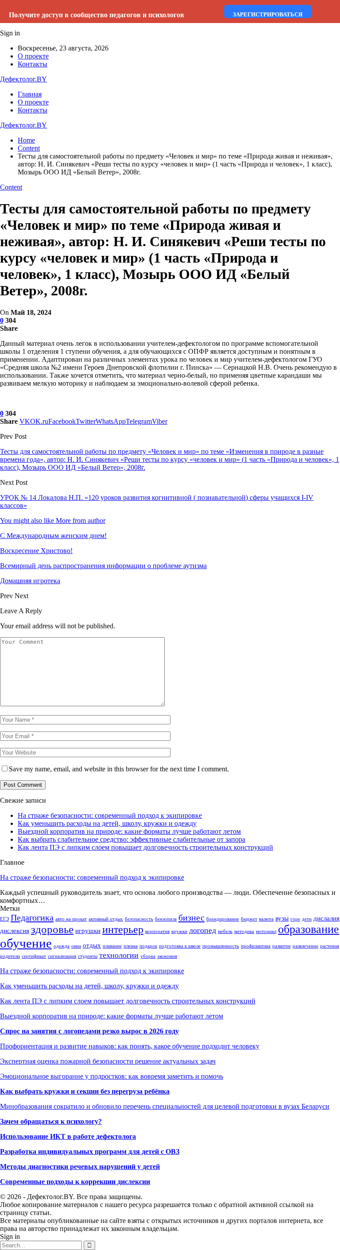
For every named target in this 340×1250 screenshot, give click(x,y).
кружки (179, 931)
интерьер (122, 929)
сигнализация (62, 956)
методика (244, 931)
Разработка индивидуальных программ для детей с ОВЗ (89, 1151)
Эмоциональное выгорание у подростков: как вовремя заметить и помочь (111, 1076)
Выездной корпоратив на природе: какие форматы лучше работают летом (129, 831)
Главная (30, 94)
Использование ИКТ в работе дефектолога (68, 1136)
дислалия (326, 918)
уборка (147, 956)
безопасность (139, 919)
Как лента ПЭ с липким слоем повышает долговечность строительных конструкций (145, 847)
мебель (225, 931)
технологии (119, 955)
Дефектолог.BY (23, 79)
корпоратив (157, 931)
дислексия (14, 930)
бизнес (191, 917)
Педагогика (32, 917)
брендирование (222, 919)
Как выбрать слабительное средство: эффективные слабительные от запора (131, 839)
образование (308, 929)
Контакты (32, 64)
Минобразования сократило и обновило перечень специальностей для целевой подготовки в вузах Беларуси (164, 1106)
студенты (87, 956)
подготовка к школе (180, 946)
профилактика (255, 946)
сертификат (34, 956)
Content (11, 187)
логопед (202, 930)
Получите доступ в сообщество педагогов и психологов (96, 15)
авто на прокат (71, 919)
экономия (167, 956)
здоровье (52, 929)
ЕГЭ (4, 919)
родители (10, 956)
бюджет (249, 919)
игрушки (87, 930)
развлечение (305, 946)
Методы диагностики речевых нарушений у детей (80, 1166)
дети (307, 919)
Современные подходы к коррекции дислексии (75, 1181)
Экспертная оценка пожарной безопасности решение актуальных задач (108, 1061)
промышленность (220, 946)
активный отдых (106, 919)
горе (295, 919)
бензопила (166, 919)
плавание (112, 946)
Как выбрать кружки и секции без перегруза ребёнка (85, 1091)
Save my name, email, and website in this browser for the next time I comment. (119, 769)
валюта (266, 919)
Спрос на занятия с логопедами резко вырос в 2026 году (89, 1031)
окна (76, 946)
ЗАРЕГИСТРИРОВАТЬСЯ (267, 14)
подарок (148, 946)
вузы (282, 918)
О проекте (33, 56)
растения (329, 946)
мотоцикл (266, 931)
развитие (281, 946)
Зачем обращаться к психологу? (51, 1121)
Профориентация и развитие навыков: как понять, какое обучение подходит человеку (129, 1046)
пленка (131, 946)
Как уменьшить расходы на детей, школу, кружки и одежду (107, 823)
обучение (26, 943)
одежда (62, 946)
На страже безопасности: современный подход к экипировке (110, 815)
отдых (92, 945)
